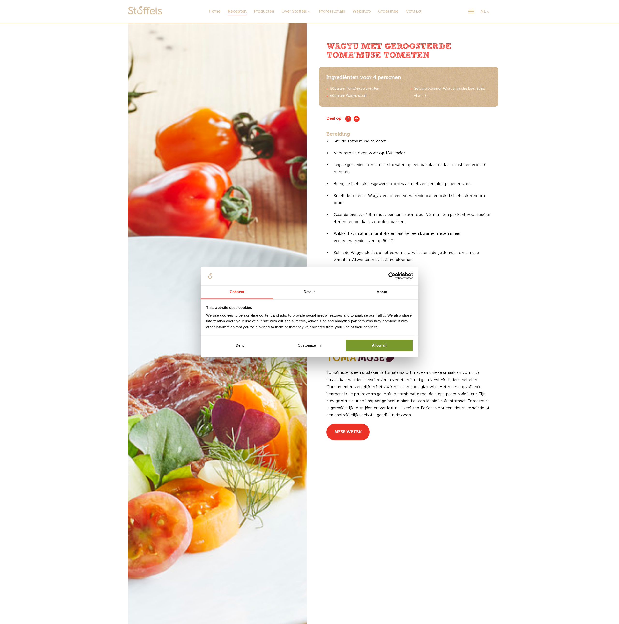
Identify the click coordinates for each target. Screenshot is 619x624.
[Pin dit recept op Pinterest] (357, 119)
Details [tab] (310, 292)
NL (483, 11)
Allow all (379, 345)
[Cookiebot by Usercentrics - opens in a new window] (392, 276)
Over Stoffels (294, 11)
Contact (414, 11)
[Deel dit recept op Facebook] (348, 119)
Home (215, 11)
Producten (264, 11)
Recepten (237, 11)
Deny (240, 345)
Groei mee (388, 11)
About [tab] (382, 292)
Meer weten (348, 432)
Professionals (332, 11)
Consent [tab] (237, 292)
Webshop (361, 11)
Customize (307, 345)
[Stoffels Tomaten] (145, 13)
